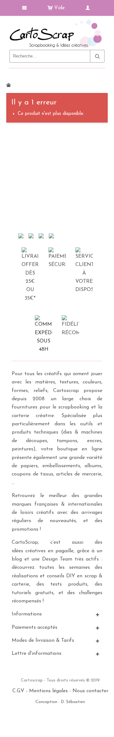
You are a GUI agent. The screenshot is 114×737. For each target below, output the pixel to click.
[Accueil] (8, 85)
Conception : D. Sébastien (60, 702)
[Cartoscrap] (57, 22)
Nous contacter (90, 691)
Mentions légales (48, 691)
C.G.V (18, 691)
